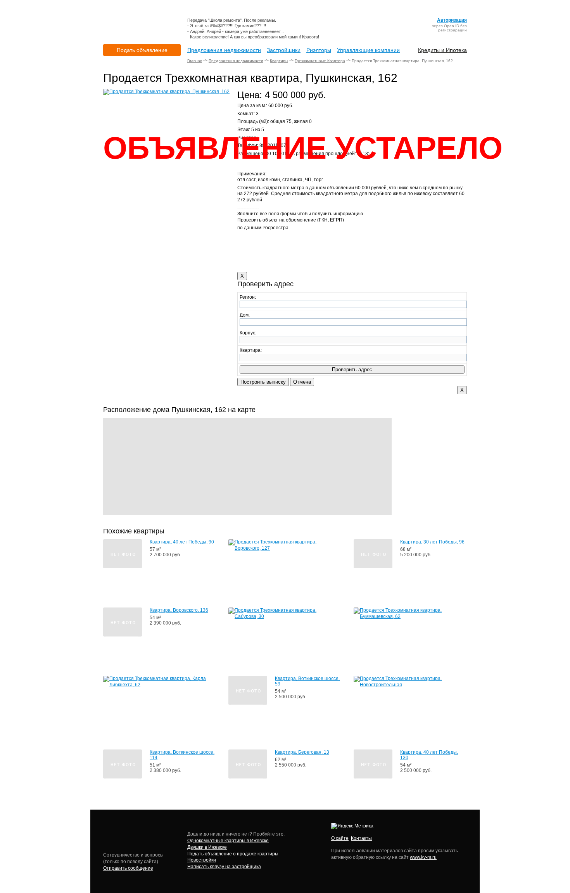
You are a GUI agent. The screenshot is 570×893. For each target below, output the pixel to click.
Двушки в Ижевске (207, 847)
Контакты (361, 838)
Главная (194, 61)
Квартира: (251, 350)
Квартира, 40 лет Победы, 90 (182, 542)
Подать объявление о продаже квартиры (232, 854)
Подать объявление (142, 50)
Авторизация (452, 20)
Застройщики (284, 50)
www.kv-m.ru (423, 857)
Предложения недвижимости (224, 50)
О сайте (340, 838)
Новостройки (201, 860)
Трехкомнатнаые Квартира (320, 61)
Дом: (245, 315)
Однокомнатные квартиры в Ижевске (228, 840)
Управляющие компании (368, 50)
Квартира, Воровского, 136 (179, 610)
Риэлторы (318, 50)
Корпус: (248, 333)
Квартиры (279, 61)
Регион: (248, 297)
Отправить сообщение (128, 868)
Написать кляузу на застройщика (224, 866)
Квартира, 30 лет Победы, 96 (432, 542)
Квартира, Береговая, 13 (302, 752)
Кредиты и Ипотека (442, 50)
